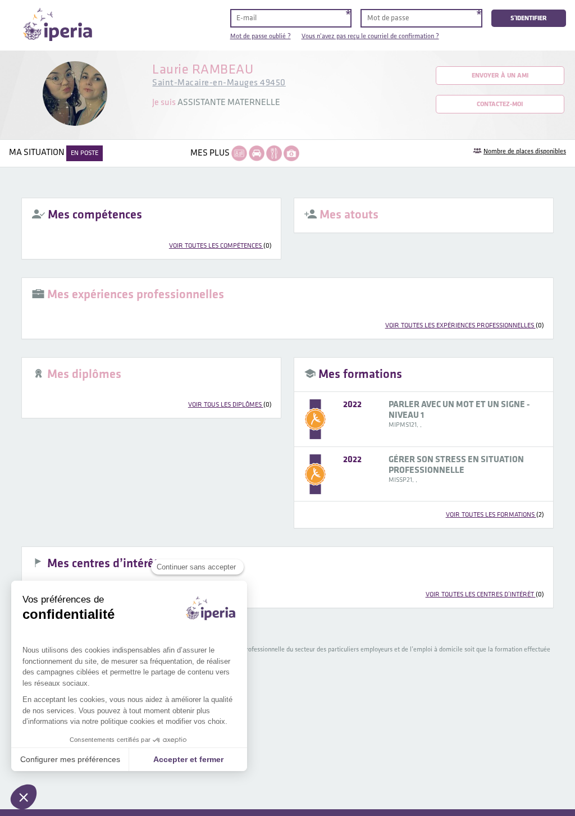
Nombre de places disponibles (524, 151)
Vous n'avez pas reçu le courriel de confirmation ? (370, 36)
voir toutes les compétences (220, 245)
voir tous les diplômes (230, 404)
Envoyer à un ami (500, 75)
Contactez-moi (500, 104)
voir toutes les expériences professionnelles (464, 325)
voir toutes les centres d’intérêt (485, 594)
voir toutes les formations (495, 514)
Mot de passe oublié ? (260, 36)
